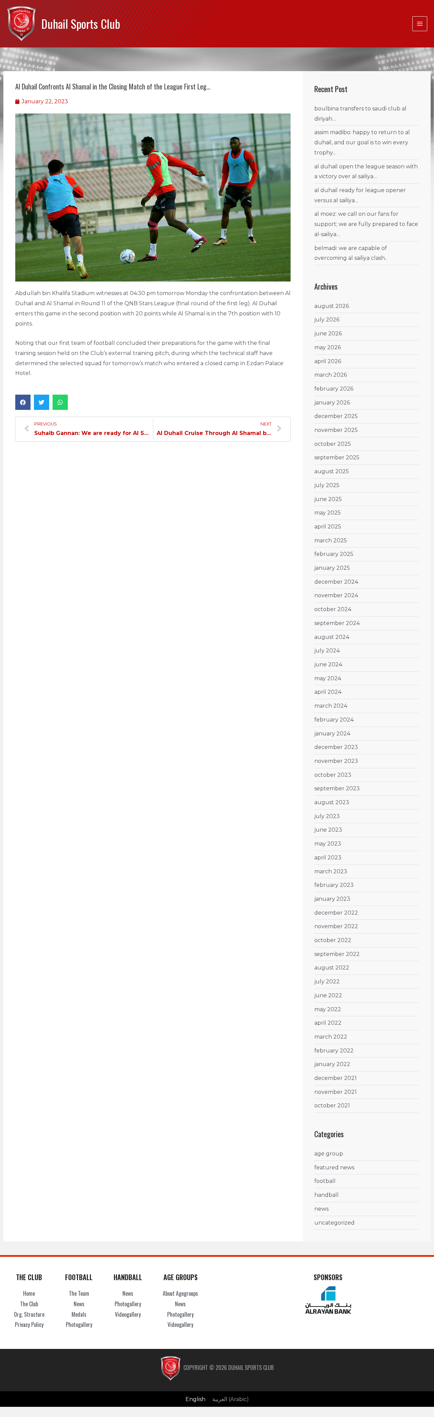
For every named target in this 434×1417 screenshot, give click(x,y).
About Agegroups (180, 1293)
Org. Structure (29, 1314)
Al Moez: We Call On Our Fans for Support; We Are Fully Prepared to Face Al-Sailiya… (366, 224)
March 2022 (330, 1037)
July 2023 (327, 816)
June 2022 (328, 995)
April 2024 (327, 692)
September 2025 (336, 457)
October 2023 (332, 775)
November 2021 (335, 1092)
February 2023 (334, 885)
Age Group (328, 1153)
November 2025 (336, 430)
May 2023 (327, 843)
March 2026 (330, 375)
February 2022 (334, 1050)
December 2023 (336, 747)
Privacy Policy (29, 1324)
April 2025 (327, 526)
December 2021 (335, 1078)
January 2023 (332, 899)
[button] (23, 402)
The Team (79, 1293)
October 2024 (332, 609)
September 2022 (337, 954)
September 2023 (337, 788)
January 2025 (332, 568)
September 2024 (337, 623)
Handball (326, 1195)
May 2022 (327, 1009)
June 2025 (328, 499)
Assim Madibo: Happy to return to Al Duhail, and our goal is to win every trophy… (362, 142)
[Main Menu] (419, 23)
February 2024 (334, 719)
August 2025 (331, 471)
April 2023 (327, 857)
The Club (29, 1304)
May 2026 (327, 347)
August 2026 (331, 306)
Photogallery (79, 1324)
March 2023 (330, 871)
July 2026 (326, 319)
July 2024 (327, 650)
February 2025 (333, 554)
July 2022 (327, 981)
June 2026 (328, 333)
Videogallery (128, 1314)
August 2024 (331, 637)
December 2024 (336, 582)
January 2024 (332, 733)
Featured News (334, 1167)
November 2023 (336, 761)
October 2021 (332, 1105)
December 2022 (336, 913)
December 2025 (336, 416)
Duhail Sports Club (80, 23)
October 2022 (332, 940)
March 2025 (330, 540)
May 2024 (327, 678)
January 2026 (332, 402)
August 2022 (331, 967)
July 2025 (326, 485)
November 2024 (336, 595)
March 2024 (330, 706)
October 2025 (332, 444)
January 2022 (332, 1064)
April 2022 (327, 1023)
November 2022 (336, 926)
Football (325, 1181)
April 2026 (327, 361)
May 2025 (327, 512)
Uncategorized (334, 1223)
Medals (79, 1314)
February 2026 (333, 388)
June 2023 (328, 830)
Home (29, 1293)
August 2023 (331, 802)
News (321, 1209)
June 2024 (328, 664)
